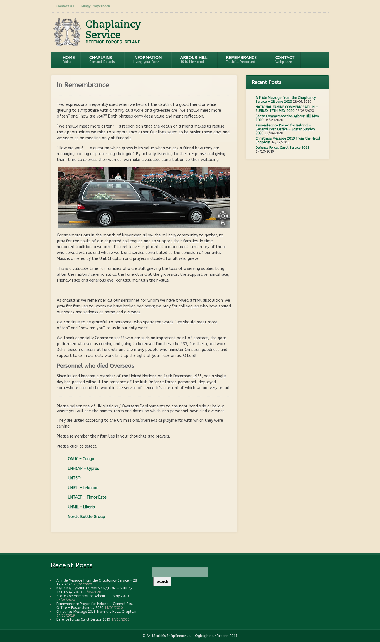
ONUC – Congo (81, 459)
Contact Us (65, 6)
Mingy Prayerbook (95, 6)
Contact (285, 59)
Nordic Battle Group (86, 516)
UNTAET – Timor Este (87, 497)
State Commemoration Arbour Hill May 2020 (92, 596)
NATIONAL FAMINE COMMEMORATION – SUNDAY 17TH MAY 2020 (287, 109)
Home (69, 59)
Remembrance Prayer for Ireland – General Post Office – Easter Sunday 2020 (285, 129)
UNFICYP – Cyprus (83, 468)
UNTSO (74, 478)
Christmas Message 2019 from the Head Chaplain (96, 612)
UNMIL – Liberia (81, 507)
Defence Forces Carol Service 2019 (282, 148)
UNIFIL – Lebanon (83, 487)
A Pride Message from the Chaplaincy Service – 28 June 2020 (286, 100)
